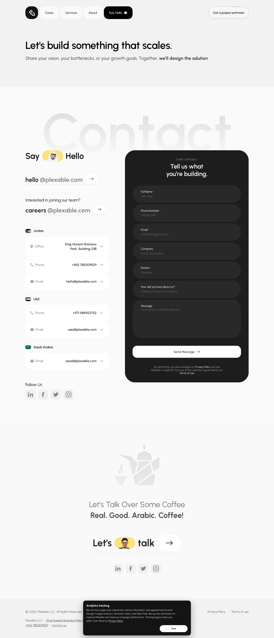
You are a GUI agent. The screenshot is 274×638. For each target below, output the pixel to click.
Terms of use (240, 612)
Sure (173, 628)
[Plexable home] (31, 12)
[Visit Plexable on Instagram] (68, 395)
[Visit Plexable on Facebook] (43, 395)
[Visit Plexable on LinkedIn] (30, 395)
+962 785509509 (36, 625)
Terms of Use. (187, 373)
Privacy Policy (116, 620)
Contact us (59, 625)
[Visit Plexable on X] (56, 395)
